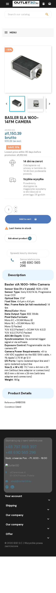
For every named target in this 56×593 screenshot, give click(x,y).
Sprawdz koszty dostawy (23, 253)
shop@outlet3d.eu (21, 481)
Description (17, 275)
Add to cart (25, 219)
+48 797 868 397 (21, 446)
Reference (10, 402)
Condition (10, 406)
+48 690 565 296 (20, 452)
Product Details (20, 393)
